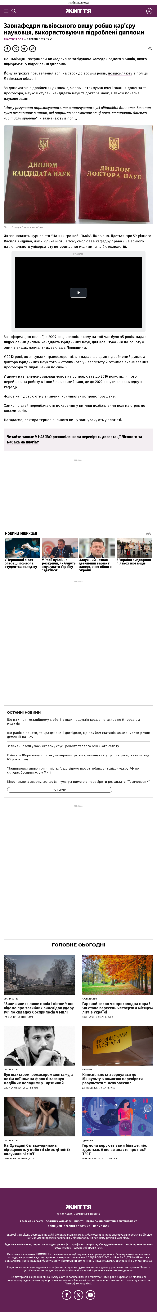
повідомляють (120, 73)
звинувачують (91, 420)
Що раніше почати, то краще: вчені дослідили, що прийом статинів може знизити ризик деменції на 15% (78, 735)
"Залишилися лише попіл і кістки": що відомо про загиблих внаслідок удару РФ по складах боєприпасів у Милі (73, 770)
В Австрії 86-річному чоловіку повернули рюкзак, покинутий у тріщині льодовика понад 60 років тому (78, 757)
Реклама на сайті (31, 1221)
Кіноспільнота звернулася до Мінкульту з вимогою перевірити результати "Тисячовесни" (78, 782)
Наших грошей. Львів (71, 236)
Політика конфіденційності (64, 1221)
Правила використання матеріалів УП (111, 1221)
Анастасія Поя (14, 39)
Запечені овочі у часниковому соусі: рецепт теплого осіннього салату (63, 746)
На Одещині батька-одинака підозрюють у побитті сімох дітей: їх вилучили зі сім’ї (37, 1149)
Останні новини (24, 712)
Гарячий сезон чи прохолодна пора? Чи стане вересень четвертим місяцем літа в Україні (117, 1007)
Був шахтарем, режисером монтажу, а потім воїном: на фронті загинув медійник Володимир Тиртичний (39, 1078)
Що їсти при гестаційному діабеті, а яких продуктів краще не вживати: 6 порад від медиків (73, 722)
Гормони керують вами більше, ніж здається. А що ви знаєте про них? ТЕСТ (114, 1149)
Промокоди (101, 1226)
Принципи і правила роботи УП (69, 1226)
